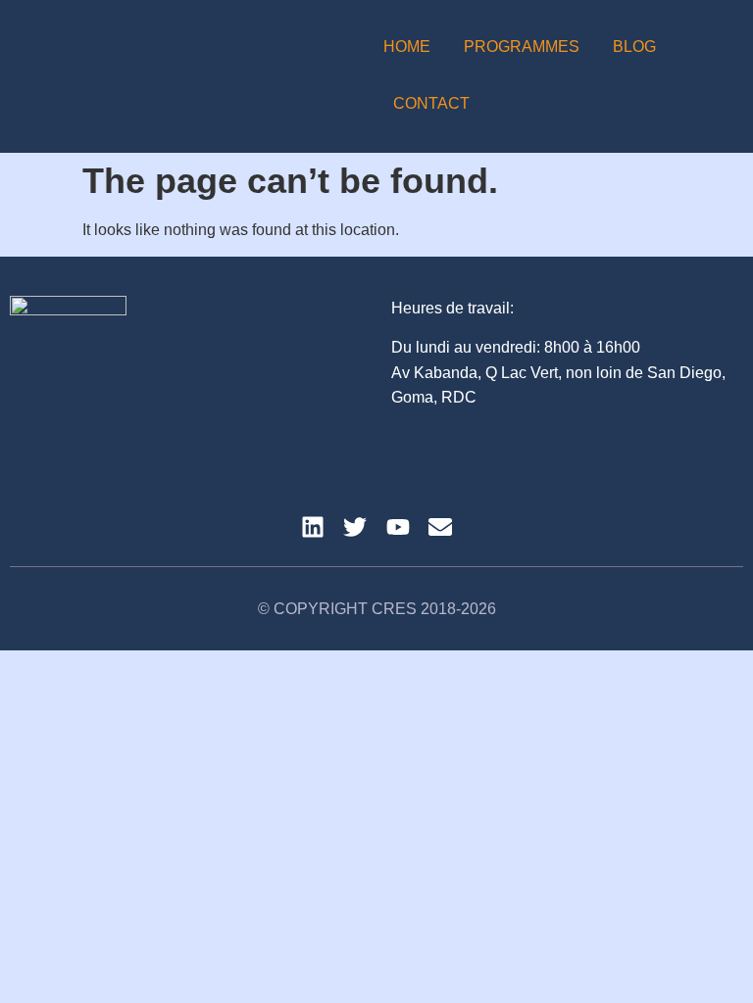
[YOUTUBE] (398, 527)
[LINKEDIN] (312, 527)
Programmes (521, 46)
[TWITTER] (355, 527)
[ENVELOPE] (440, 527)
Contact (431, 103)
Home (406, 46)
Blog (634, 46)
